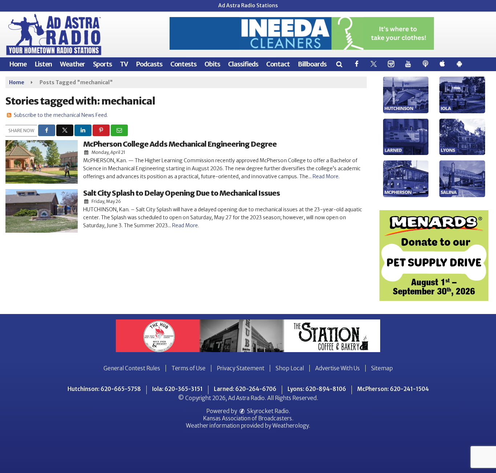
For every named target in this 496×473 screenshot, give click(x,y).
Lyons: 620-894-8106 (317, 389)
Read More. (326, 176)
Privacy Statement (240, 368)
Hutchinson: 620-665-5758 (104, 389)
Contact (278, 64)
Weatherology (290, 425)
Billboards (312, 64)
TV (124, 64)
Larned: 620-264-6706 (245, 389)
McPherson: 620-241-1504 (393, 389)
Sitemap (382, 368)
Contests (183, 64)
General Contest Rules (131, 368)
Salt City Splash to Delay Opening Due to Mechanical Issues (181, 192)
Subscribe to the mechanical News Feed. (61, 115)
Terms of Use (188, 368)
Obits (212, 64)
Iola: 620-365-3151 (177, 389)
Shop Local (290, 368)
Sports (102, 64)
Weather (72, 64)
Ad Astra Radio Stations (248, 5)
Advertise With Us (337, 368)
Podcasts (149, 64)
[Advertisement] (302, 33)
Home (18, 64)
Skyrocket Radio (267, 411)
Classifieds (243, 64)
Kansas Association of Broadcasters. (248, 418)
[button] (338, 64)
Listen (43, 64)
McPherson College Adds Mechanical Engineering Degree (180, 143)
